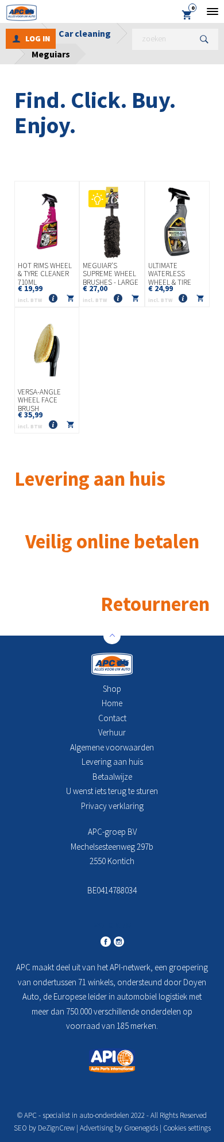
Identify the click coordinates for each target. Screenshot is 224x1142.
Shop (112, 688)
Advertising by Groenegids (119, 1128)
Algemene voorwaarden (112, 747)
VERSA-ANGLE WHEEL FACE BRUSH (39, 400)
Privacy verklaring (112, 805)
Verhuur (112, 732)
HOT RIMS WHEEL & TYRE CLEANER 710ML (45, 274)
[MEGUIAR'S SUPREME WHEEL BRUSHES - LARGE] (112, 221)
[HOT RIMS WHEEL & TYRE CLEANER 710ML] (47, 221)
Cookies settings (187, 1128)
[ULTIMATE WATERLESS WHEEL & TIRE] (177, 221)
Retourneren (155, 603)
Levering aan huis (112, 761)
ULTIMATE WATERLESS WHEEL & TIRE (169, 274)
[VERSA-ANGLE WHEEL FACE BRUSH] (47, 348)
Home (112, 703)
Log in (37, 38)
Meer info (52, 299)
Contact (112, 718)
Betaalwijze (112, 776)
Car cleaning (85, 33)
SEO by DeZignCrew (44, 1128)
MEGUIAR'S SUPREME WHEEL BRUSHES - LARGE (110, 274)
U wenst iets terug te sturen (112, 790)
